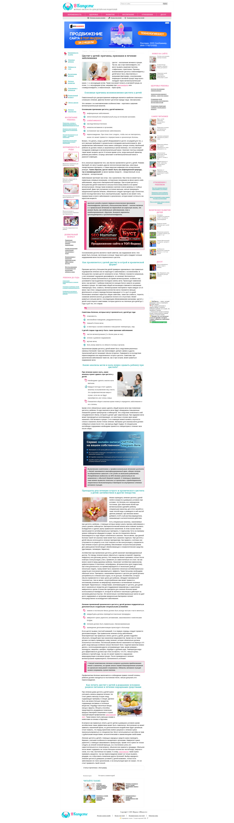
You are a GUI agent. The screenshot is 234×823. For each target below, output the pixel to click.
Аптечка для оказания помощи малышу (163, 57)
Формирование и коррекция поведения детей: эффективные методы (70, 260)
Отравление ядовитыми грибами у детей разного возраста (158, 107)
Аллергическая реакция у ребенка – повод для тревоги (162, 66)
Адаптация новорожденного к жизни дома (70, 282)
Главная (84, 51)
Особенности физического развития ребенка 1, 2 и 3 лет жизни (163, 251)
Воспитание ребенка (72, 74)
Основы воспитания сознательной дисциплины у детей (71, 251)
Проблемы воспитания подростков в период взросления (70, 142)
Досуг (163, 14)
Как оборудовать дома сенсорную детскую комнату (163, 274)
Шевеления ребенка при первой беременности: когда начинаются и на (162, 147)
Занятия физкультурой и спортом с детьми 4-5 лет (163, 242)
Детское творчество (72, 110)
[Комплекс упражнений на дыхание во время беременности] (71, 172)
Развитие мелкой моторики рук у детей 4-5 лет (163, 225)
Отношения (147, 14)
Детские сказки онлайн (97, 18)
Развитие (110, 14)
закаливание (124, 752)
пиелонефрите (122, 85)
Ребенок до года (72, 67)
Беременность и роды (73, 53)
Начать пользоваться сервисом (159, 322)
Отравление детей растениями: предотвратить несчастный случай (162, 75)
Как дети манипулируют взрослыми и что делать (159, 188)
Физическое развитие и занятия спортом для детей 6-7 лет (163, 233)
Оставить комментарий (106, 775)
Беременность (74, 14)
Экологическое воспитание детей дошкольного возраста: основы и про (162, 156)
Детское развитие (71, 81)
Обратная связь (153, 815)
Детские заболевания (108, 51)
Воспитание (128, 14)
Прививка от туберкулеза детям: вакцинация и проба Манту (162, 172)
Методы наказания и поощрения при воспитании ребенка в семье (71, 269)
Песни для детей (116, 18)
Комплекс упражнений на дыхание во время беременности (70, 180)
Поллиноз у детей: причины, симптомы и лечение (102, 798)
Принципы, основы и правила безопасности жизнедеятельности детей (71, 124)
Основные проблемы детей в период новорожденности (71, 287)
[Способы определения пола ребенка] (71, 221)
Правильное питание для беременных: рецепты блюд (163, 129)
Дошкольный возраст (73, 96)
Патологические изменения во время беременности (71, 196)
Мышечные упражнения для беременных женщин (70, 164)
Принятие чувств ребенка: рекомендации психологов (160, 193)
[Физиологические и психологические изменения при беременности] (71, 204)
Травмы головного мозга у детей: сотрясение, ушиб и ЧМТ (132, 786)
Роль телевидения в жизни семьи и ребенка (162, 266)
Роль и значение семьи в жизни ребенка (160, 202)
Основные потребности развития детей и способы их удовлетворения (163, 217)
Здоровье (93, 14)
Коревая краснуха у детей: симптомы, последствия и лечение (162, 164)
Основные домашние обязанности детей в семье (163, 137)
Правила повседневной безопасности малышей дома (70, 130)
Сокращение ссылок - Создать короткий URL (133, 818)
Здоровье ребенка (71, 60)
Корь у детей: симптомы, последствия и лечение (161, 121)
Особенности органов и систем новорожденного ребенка (70, 292)
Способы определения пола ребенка (70, 228)
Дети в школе (73, 102)
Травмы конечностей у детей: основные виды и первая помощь (101, 786)
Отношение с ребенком (73, 88)
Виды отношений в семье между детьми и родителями (160, 197)
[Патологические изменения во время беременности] (71, 189)
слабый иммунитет (94, 120)
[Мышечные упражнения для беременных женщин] (71, 157)
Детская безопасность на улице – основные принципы (70, 136)
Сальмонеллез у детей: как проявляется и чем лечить (132, 798)
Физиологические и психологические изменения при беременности (70, 212)
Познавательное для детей (135, 18)
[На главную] (78, 6)
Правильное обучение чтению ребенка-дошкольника (70, 242)
